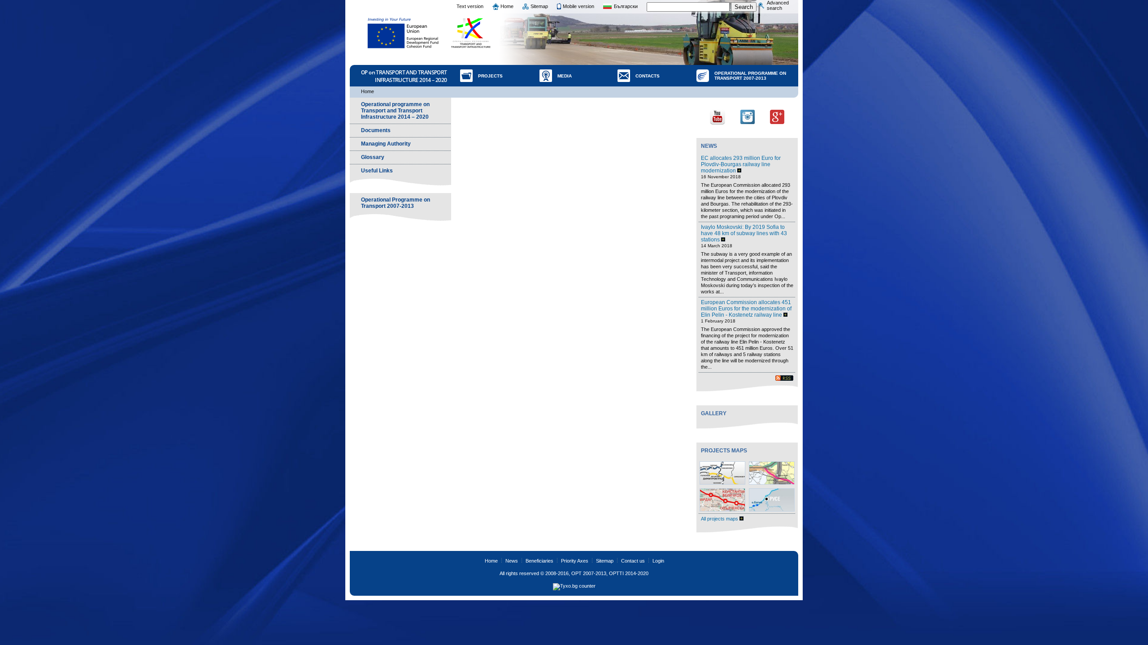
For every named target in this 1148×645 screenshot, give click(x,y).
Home (506, 6)
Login (658, 560)
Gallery (713, 413)
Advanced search (778, 5)
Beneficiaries (539, 560)
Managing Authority (386, 144)
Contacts (647, 75)
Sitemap (539, 6)
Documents (376, 130)
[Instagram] (747, 116)
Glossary (372, 157)
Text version (470, 6)
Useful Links (377, 171)
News (709, 146)
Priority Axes (574, 560)
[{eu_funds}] (403, 33)
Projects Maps (724, 450)
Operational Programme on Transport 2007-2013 (750, 76)
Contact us (633, 560)
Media (564, 75)
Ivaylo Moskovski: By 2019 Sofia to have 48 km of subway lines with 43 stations (744, 233)
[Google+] (777, 116)
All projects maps (720, 518)
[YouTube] (717, 116)
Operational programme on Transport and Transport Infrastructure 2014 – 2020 (395, 110)
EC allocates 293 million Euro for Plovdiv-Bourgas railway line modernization (741, 164)
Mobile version (578, 6)
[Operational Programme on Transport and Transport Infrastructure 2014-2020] (471, 33)
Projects (490, 75)
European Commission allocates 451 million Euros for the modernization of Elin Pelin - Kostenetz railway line (746, 308)
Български (626, 6)
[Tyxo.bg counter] (574, 586)
